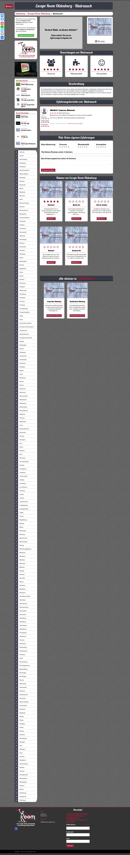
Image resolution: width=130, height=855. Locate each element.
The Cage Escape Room (27, 100)
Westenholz (23, 778)
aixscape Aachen (26, 130)
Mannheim (22, 531)
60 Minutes (24, 137)
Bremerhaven (23, 210)
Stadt (68, 838)
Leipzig (21, 480)
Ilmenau (22, 418)
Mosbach (22, 556)
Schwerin (22, 709)
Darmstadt (22, 232)
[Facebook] (2, 15)
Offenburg (22, 622)
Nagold (21, 571)
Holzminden (23, 407)
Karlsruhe (22, 432)
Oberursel (22, 614)
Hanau (21, 385)
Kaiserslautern (24, 429)
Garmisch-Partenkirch (26, 327)
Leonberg (22, 483)
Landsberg (22, 469)
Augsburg (22, 163)
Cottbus (21, 225)
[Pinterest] (2, 23)
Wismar (21, 786)
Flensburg (22, 294)
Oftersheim (23, 625)
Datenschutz (44, 816)
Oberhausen (23, 604)
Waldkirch (22, 760)
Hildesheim (23, 400)
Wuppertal (22, 797)
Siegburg (22, 713)
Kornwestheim (24, 462)
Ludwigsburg (23, 505)
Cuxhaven (22, 228)
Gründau (22, 367)
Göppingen (22, 345)
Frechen (22, 301)
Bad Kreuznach (24, 170)
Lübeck (21, 498)
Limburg (22, 491)
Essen (21, 276)
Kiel (20, 443)
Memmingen (23, 542)
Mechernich (23, 538)
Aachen (21, 152)
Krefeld (21, 465)
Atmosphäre (101, 144)
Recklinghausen (24, 665)
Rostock (22, 691)
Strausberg (23, 738)
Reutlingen (22, 676)
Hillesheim (22, 403)
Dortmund (22, 247)
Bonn (21, 199)
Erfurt (21, 272)
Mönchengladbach (25, 549)
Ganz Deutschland (25, 323)
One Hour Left (25, 123)
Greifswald (22, 360)
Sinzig (21, 720)
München (22, 563)
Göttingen (22, 352)
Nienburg (22, 589)
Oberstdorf (22, 611)
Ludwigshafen (23, 509)
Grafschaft (22, 356)
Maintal (21, 523)
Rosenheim (23, 687)
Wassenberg (23, 764)
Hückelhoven (23, 411)
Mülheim (22, 560)
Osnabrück (23, 633)
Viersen (21, 756)
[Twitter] (2, 19)
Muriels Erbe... (76, 218)
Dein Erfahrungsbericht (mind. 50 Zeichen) (58, 158)
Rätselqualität (83, 144)
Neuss (21, 582)
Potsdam (22, 655)
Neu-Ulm (22, 578)
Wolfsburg (22, 793)
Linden (21, 494)
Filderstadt (22, 290)
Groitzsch (22, 363)
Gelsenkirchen (24, 334)
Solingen (22, 724)
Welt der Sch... (102, 218)
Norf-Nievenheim (24, 596)
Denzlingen (23, 239)
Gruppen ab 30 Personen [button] (26, 35)
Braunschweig (24, 203)
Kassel (21, 436)
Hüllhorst (22, 414)
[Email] (2, 34)
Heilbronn (22, 392)
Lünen (21, 516)
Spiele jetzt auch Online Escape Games (25, 73)
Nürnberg (22, 600)
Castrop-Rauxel (24, 218)
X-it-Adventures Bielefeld (26, 90)
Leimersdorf (23, 476)
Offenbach (22, 618)
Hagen (21, 371)
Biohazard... (52, 262)
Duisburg (22, 254)
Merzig (21, 545)
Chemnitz (22, 221)
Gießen (21, 341)
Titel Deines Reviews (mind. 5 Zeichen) (57, 152)
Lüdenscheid (23, 502)
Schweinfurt (23, 706)
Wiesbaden (23, 782)
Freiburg (22, 305)
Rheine (21, 680)
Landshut (22, 472)
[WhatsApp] (2, 27)
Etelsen (21, 279)
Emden (21, 265)
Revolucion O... (77, 262)
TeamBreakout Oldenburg (77, 315)
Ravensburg (23, 662)
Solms (21, 727)
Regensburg (23, 669)
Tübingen (22, 749)
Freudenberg (23, 309)
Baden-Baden (23, 174)
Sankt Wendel (23, 702)
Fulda (21, 316)
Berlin (21, 188)
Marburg (22, 534)
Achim (21, 156)
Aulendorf (22, 167)
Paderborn (22, 636)
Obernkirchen (23, 607)
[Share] (2, 37)
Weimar (21, 771)
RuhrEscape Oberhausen (28, 144)
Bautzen (22, 181)
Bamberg (22, 178)
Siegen (21, 716)
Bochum (22, 196)
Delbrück (22, 236)
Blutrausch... (51, 218)
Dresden (22, 250)
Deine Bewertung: (48, 144)
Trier (20, 746)
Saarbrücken (23, 695)
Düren (21, 258)
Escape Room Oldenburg (39, 13)
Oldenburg (20, 13)
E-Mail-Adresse (71, 824)
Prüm (21, 658)
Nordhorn (22, 593)
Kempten (22, 440)
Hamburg (22, 378)
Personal (63, 144)
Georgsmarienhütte (25, 338)
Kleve (21, 447)
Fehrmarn (22, 283)
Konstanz (22, 458)
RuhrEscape (24, 117)
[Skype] (2, 30)
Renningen (22, 673)
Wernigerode (23, 775)
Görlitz (21, 349)
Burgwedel (22, 214)
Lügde (21, 513)
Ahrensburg (23, 159)
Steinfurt (22, 735)
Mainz (21, 527)
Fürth (21, 320)
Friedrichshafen (24, 312)
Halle (21, 374)
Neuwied (22, 585)
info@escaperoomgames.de (48, 822)
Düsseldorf (23, 261)
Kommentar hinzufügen (76, 123)
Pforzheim (22, 644)
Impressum (43, 814)
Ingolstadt (22, 421)
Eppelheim (22, 269)
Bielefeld (22, 192)
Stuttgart (22, 742)
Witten (21, 789)
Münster (22, 567)
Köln (20, 454)
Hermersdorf (23, 396)
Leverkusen (23, 487)
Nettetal (21, 574)
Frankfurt (22, 298)
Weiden (21, 767)
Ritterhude (22, 684)
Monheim (22, 553)
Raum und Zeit (25, 95)
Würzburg (22, 800)
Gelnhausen (23, 330)
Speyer (21, 731)
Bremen (22, 207)
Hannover (22, 389)
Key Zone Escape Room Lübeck (27, 105)
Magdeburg (23, 520)
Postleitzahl (70, 832)
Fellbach (22, 287)
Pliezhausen (23, 651)
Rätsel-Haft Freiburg (27, 84)
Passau (21, 640)
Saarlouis (22, 698)
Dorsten (22, 243)
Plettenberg (23, 647)
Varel (21, 753)
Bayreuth (22, 185)
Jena (21, 425)
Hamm (21, 381)
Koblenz (22, 451)
